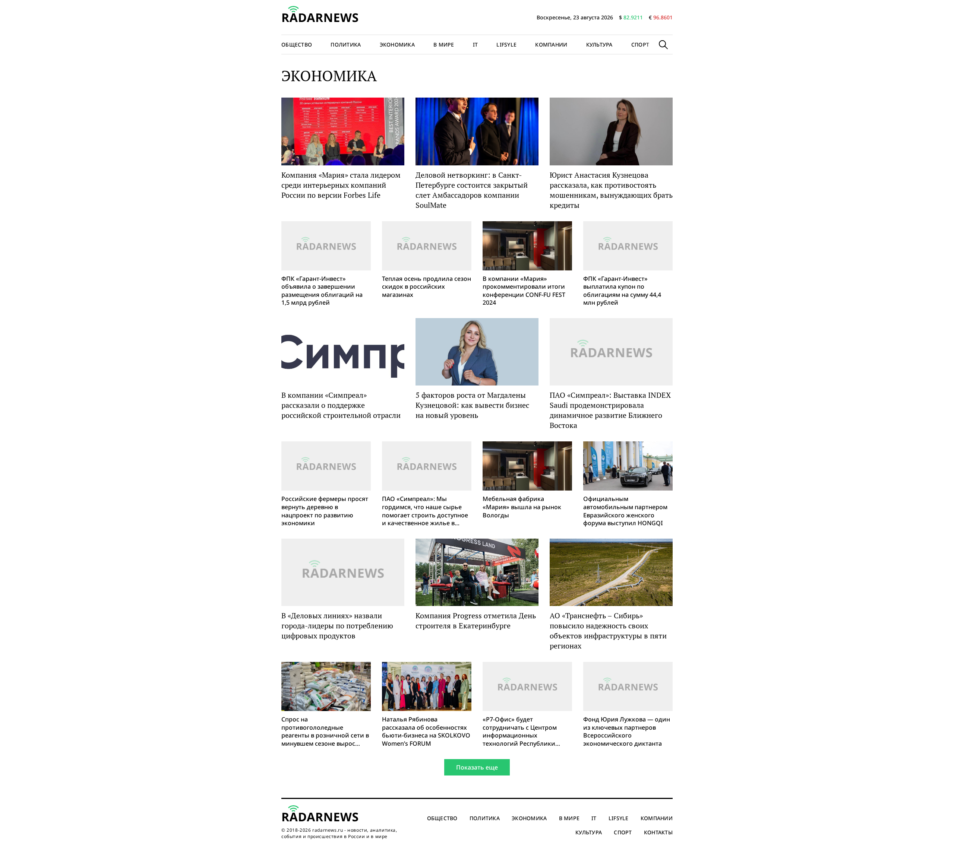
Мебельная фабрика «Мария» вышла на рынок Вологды (522, 507)
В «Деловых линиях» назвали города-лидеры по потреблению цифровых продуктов (337, 625)
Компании (551, 44)
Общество (296, 44)
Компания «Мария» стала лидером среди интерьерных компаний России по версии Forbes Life (341, 185)
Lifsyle (506, 44)
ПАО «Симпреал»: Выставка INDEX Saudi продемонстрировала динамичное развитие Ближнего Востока (610, 410)
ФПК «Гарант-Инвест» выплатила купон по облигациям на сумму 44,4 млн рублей (622, 291)
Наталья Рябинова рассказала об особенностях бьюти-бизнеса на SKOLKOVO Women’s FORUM (426, 732)
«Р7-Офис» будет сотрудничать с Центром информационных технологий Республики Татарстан (520, 732)
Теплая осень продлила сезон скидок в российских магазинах (426, 287)
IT (475, 44)
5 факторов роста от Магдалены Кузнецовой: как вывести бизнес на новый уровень (472, 405)
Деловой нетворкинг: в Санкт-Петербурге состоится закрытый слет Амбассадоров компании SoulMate (472, 190)
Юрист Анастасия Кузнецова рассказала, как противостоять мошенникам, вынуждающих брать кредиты (611, 190)
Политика (346, 44)
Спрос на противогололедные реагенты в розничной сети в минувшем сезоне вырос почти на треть (325, 732)
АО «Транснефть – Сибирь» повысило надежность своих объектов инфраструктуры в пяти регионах (608, 630)
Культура (599, 44)
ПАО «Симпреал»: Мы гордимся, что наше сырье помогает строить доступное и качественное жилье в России (425, 511)
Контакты (658, 832)
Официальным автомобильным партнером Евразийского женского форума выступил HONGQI (625, 511)
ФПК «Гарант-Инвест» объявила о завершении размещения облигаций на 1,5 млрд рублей (322, 291)
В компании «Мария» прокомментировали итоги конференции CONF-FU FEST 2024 (524, 291)
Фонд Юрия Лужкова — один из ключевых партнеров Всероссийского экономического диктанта (626, 732)
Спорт (640, 44)
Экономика (397, 44)
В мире (443, 44)
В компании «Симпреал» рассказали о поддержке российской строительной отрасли (341, 405)
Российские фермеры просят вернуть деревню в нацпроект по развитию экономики (324, 511)
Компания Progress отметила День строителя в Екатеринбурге (476, 620)
